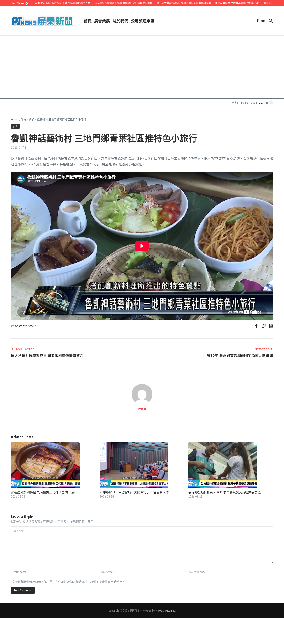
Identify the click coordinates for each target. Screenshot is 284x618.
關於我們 (120, 20)
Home (15, 119)
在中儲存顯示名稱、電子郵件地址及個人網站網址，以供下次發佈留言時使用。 (70, 581)
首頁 (88, 20)
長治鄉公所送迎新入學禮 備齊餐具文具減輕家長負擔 (224, 492)
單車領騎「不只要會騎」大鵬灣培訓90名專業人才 (134, 492)
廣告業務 (102, 20)
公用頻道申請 (142, 20)
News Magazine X (166, 610)
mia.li (142, 409)
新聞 (23, 119)
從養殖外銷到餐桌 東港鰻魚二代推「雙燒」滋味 (44, 492)
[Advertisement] (142, 67)
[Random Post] (261, 102)
